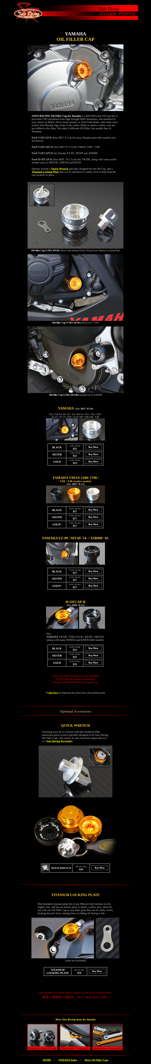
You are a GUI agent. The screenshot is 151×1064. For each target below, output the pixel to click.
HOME (47, 1060)
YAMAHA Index (67, 1060)
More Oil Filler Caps (96, 1060)
